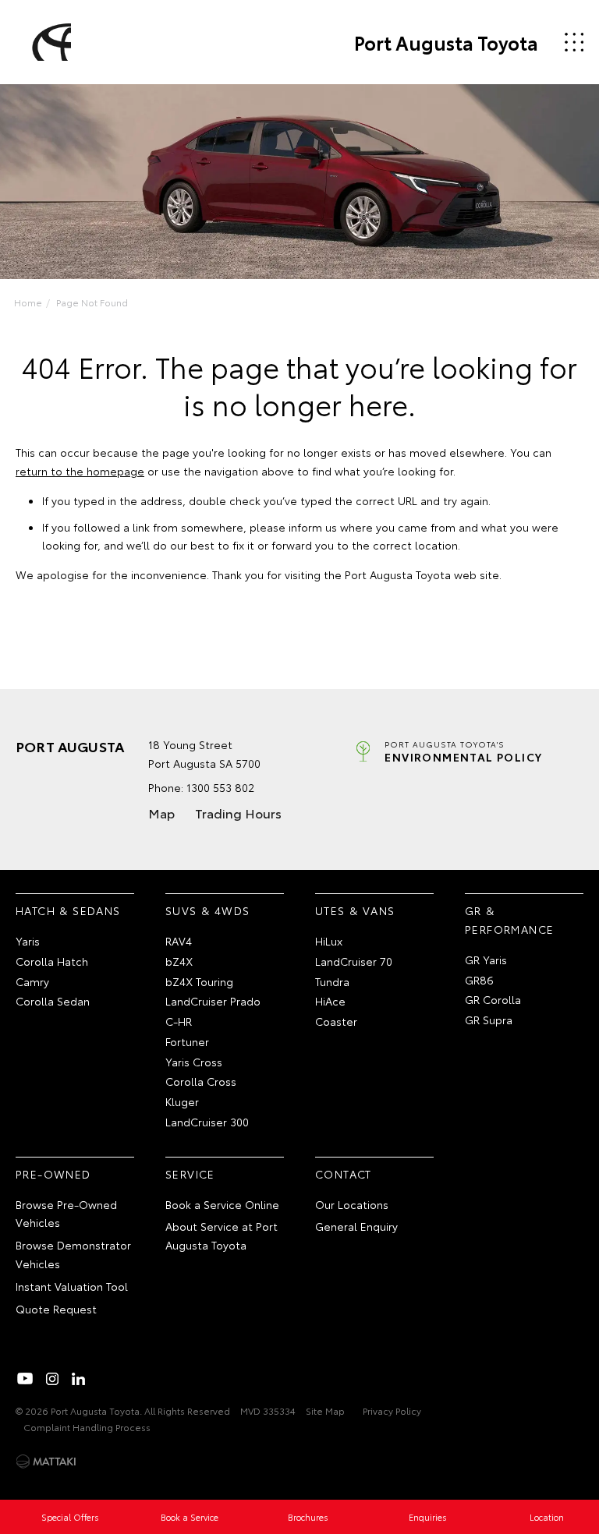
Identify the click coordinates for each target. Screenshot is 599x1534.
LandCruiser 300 (207, 1121)
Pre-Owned (53, 1174)
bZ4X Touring (199, 981)
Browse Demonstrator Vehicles (73, 1254)
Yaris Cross (193, 1061)
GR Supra (488, 1019)
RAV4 (178, 941)
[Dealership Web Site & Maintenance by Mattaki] (46, 1461)
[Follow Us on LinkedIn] (78, 1378)
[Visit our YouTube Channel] (25, 1378)
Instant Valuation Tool (72, 1286)
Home (28, 302)
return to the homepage (80, 471)
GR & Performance (509, 920)
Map (161, 813)
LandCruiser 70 (353, 961)
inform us (313, 527)
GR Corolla (493, 999)
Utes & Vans (355, 910)
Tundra (332, 981)
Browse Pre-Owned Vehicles (66, 1213)
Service (190, 1174)
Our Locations (351, 1204)
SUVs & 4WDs (207, 910)
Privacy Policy (392, 1410)
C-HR (178, 1021)
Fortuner (187, 1041)
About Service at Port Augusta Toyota (221, 1235)
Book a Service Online (222, 1204)
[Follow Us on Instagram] (52, 1378)
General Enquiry (356, 1226)
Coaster (336, 1021)
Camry (32, 981)
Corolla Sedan (53, 1001)
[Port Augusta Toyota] (49, 42)
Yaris (28, 941)
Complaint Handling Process (87, 1426)
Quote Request (56, 1309)
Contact (343, 1174)
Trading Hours (238, 813)
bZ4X (179, 961)
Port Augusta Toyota (446, 42)
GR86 (479, 980)
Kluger (182, 1101)
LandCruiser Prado (213, 1001)
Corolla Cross (200, 1081)
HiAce (330, 1001)
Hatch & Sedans (68, 910)
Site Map (325, 1410)
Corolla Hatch (52, 961)
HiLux (328, 941)
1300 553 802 (220, 787)
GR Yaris (486, 959)
